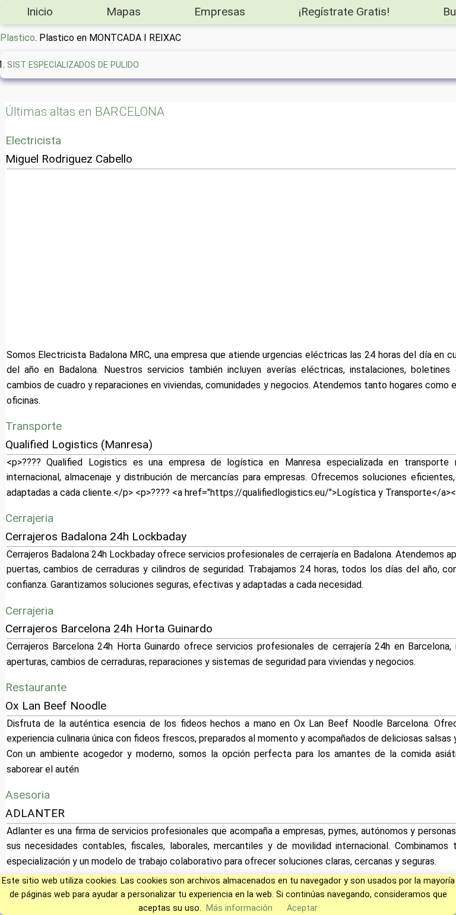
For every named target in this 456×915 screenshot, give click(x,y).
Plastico (17, 37)
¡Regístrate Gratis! (344, 11)
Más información (239, 908)
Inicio (40, 11)
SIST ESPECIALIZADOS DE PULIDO (73, 65)
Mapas (123, 11)
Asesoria (27, 795)
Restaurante (35, 687)
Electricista (33, 140)
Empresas (219, 11)
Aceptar (302, 908)
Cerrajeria (29, 518)
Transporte (33, 426)
